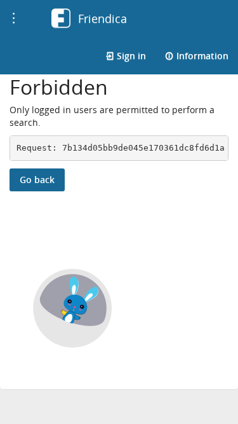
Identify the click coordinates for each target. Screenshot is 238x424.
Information (201, 56)
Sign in (130, 56)
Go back (37, 180)
